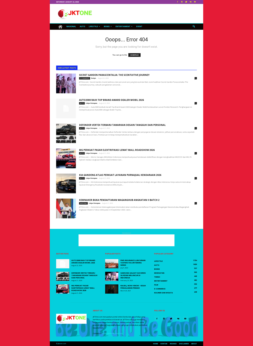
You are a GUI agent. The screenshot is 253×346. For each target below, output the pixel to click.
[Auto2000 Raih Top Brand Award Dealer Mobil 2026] (66, 108)
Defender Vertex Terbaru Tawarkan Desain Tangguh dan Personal (122, 124)
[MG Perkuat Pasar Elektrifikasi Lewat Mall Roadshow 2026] (66, 158)
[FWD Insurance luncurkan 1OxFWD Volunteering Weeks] (111, 263)
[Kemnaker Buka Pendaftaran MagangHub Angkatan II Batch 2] (66, 208)
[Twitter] (186, 2)
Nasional (71, 26)
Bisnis (107, 26)
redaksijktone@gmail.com (112, 333)
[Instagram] (182, 2)
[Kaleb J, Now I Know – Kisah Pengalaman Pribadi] (111, 289)
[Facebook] (177, 2)
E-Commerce (84, 78)
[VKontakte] (191, 2)
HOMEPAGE (134, 55)
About (194, 344)
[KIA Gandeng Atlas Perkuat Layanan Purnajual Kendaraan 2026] (66, 183)
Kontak (163, 344)
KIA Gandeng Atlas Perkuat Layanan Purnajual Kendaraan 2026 (120, 174)
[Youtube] (195, 2)
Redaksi (173, 344)
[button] (194, 26)
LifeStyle (93, 26)
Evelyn (93, 78)
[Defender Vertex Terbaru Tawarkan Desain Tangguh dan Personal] (66, 133)
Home (155, 344)
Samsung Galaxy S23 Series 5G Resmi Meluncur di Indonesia (133, 275)
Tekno (157, 277)
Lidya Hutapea (91, 103)
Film (156, 285)
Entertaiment (123, 26)
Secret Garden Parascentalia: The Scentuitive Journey (114, 74)
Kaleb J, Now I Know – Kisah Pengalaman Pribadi (133, 286)
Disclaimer (184, 344)
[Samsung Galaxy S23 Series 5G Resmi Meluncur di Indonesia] (111, 276)
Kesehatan (159, 273)
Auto (82, 26)
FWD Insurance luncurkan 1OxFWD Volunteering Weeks (132, 262)
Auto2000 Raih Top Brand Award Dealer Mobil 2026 (111, 99)
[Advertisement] (149, 13)
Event (139, 26)
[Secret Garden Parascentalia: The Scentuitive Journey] (66, 83)
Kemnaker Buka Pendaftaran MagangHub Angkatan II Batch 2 (119, 199)
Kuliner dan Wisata (163, 293)
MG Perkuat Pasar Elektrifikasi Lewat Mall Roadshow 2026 (117, 149)
